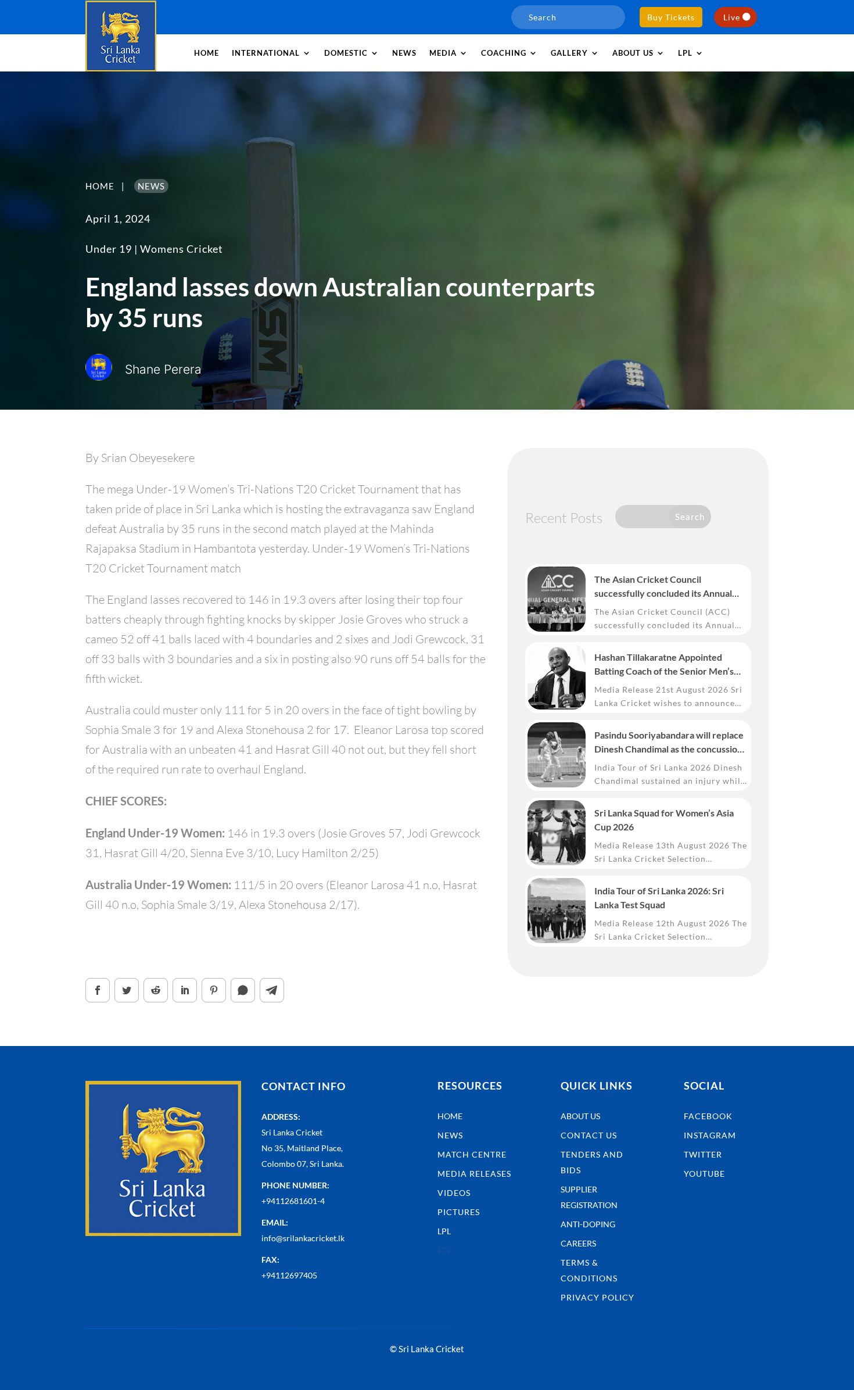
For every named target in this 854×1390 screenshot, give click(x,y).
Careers (578, 1243)
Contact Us (589, 1135)
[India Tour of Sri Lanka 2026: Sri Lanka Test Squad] (557, 910)
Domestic (346, 53)
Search (690, 516)
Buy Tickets (671, 17)
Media (443, 53)
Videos (454, 1193)
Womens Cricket (181, 248)
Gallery (569, 53)
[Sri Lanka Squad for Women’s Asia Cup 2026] (557, 832)
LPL (685, 53)
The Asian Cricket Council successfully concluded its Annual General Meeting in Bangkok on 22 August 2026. (665, 587)
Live (731, 17)
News (404, 53)
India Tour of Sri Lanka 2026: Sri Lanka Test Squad (659, 897)
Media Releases (474, 1173)
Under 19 (108, 248)
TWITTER (703, 1154)
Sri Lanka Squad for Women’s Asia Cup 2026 (664, 819)
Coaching (503, 53)
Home (206, 53)
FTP (444, 1250)
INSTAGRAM (710, 1135)
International (266, 53)
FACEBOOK (708, 1116)
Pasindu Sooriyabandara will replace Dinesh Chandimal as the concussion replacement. (669, 742)
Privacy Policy (597, 1297)
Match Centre (472, 1154)
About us (633, 53)
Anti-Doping (588, 1224)
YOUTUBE (704, 1173)
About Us (580, 1116)
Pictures (458, 1212)
